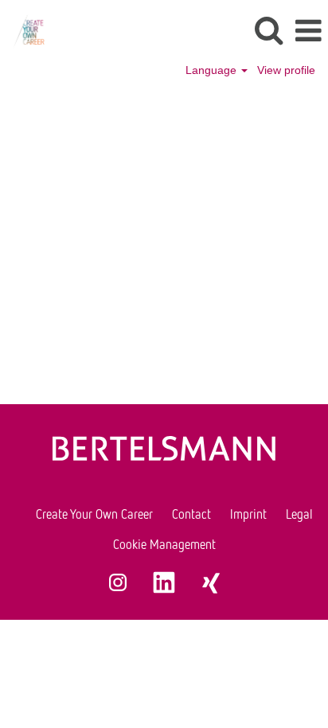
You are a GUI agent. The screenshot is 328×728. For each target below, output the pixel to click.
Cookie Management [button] (164, 544)
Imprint (248, 514)
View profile (286, 70)
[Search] (268, 30)
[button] (308, 30)
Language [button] (212, 70)
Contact (191, 514)
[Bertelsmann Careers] (22, 30)
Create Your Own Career (94, 514)
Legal (299, 514)
